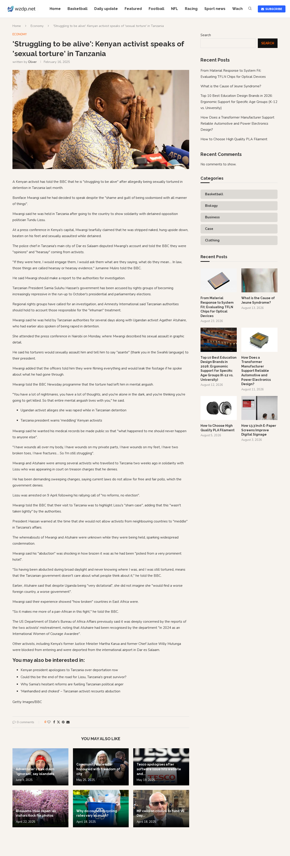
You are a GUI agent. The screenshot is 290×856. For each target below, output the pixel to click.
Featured (133, 9)
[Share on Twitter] (58, 722)
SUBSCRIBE (273, 9)
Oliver (32, 62)
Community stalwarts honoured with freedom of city (98, 769)
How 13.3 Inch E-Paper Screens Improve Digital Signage (258, 430)
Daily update (106, 9)
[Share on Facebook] (54, 722)
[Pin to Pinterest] (63, 722)
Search (206, 35)
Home (55, 9)
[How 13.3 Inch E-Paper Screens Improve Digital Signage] (259, 408)
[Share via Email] (68, 722)
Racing (191, 9)
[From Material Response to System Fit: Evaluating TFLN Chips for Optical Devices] (219, 280)
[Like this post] (49, 722)
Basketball (77, 9)
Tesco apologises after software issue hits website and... (159, 769)
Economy (37, 26)
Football (156, 9)
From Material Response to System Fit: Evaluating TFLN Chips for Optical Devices (217, 306)
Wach (237, 9)
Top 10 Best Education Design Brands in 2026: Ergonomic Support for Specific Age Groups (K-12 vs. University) (239, 101)
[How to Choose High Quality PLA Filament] (219, 408)
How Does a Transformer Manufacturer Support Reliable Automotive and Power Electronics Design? (237, 123)
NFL (174, 9)
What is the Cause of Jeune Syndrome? (231, 86)
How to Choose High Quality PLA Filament (234, 139)
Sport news (214, 9)
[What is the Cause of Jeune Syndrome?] (259, 280)
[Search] (250, 9)
